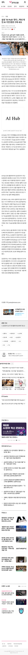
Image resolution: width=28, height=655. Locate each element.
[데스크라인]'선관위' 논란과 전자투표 (18, 356)
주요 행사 (5, 420)
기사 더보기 (18, 354)
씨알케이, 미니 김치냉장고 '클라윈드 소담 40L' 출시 (14, 451)
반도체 (10, 6)
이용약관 (9, 644)
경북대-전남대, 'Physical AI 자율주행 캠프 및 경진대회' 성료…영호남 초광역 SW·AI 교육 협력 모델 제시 (8, 570)
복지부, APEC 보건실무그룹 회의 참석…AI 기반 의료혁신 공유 (8, 539)
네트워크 (12, 333)
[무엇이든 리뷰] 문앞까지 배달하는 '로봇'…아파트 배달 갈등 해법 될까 (8, 560)
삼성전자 (18, 337)
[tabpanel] (14, 601)
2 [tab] (9, 440)
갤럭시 (5, 333)
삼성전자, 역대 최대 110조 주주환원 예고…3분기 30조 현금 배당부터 (14, 457)
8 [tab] (19, 440)
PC (4, 345)
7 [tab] (18, 440)
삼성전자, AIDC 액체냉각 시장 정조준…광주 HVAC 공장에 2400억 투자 (15, 475)
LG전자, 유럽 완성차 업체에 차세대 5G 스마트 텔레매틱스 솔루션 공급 (14, 481)
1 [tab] (8, 440)
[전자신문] (14, 2)
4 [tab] (13, 440)
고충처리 (4, 646)
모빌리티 (21, 6)
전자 (15, 6)
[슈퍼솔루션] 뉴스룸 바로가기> (19, 314)
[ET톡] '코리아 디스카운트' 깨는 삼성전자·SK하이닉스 (14, 469)
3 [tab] (11, 440)
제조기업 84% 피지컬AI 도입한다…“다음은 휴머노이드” (14, 486)
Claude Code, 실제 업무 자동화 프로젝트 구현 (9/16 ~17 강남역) (13, 35)
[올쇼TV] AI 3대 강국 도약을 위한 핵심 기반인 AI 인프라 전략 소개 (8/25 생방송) (14, 404)
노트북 (20, 333)
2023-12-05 (9, 29)
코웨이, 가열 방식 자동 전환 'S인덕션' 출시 (15, 498)
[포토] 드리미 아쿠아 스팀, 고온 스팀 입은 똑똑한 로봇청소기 (15, 504)
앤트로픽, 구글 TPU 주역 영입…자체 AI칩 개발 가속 (8, 548)
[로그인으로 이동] (24, 2)
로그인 (3, 644)
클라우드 (13, 341)
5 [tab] (14, 440)
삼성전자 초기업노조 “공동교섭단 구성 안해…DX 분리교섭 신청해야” (14, 492)
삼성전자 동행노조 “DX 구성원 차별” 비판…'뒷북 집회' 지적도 (14, 463)
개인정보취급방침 (17, 644)
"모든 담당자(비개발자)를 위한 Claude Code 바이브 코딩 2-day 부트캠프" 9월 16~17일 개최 (14, 400)
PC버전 (16, 646)
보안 (11, 337)
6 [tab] (16, 440)
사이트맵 (10, 646)
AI (20, 341)
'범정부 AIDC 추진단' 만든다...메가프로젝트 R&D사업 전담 (8, 528)
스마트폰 (5, 341)
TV (9, 345)
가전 (7, 16)
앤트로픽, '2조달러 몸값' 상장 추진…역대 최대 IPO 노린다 (8, 519)
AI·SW (3, 6)
